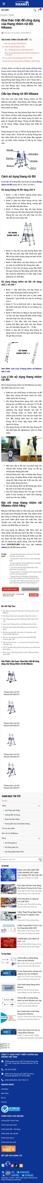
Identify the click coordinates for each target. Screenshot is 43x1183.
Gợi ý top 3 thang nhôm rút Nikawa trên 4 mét (19, 624)
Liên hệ (4, 1102)
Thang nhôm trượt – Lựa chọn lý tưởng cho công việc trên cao (21, 643)
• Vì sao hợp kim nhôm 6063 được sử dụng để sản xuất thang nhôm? (25, 564)
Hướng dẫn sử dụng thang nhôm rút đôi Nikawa (27, 959)
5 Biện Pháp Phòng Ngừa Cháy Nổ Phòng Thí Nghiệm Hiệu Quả (29, 915)
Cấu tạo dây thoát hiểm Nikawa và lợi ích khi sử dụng (20, 628)
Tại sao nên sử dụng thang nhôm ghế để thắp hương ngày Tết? (19, 638)
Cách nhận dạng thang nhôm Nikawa (28, 985)
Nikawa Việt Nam (12, 1161)
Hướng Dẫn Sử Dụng (12, 815)
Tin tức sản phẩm (8, 828)
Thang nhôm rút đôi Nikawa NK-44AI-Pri (11, 786)
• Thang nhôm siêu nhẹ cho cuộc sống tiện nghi (24, 559)
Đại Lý (3, 1098)
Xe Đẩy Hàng (24, 1172)
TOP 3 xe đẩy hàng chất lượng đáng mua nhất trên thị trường (21, 648)
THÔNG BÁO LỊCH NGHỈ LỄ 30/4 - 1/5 (28, 940)
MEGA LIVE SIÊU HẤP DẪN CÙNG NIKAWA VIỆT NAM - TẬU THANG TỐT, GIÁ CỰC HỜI (29, 872)
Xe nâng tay (28, 1175)
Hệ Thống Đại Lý (11, 843)
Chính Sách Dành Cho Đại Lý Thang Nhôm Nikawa (28, 1031)
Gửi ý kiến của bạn (10, 589)
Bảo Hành (5, 1093)
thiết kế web (32, 1178)
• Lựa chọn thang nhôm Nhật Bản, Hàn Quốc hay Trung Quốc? (23, 568)
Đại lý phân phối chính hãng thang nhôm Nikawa (28, 1012)
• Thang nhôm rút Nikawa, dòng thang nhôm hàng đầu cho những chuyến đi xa (24, 577)
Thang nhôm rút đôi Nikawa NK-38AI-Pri (11, 693)
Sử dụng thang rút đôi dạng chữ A (20, 50)
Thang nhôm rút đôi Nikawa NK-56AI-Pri (11, 755)
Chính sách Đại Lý (8, 1138)
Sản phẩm (5, 10)
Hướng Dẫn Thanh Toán (10, 1120)
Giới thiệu (4, 1089)
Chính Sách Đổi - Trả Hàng (11, 1129)
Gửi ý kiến (33, 595)
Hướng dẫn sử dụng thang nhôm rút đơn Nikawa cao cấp (29, 999)
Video (4, 806)
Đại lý (4, 838)
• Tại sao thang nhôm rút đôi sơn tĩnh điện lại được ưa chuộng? (24, 555)
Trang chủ (3, 15)
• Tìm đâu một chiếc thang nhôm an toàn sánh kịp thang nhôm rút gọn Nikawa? (24, 582)
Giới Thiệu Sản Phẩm (12, 810)
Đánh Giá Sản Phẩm (12, 819)
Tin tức (11, 15)
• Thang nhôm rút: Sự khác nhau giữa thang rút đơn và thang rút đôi (25, 573)
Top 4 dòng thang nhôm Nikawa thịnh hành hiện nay (20, 620)
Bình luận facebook (30, 589)
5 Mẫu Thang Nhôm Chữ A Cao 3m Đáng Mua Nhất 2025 (29, 926)
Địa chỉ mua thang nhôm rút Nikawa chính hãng (22, 61)
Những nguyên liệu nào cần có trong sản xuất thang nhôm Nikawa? (19, 633)
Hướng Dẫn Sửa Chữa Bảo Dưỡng (17, 824)
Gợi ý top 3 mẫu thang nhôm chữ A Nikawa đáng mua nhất (21, 653)
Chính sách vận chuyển (10, 1133)
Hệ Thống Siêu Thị (11, 847)
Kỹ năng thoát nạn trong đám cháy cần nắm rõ (20, 616)
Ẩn (31, 40)
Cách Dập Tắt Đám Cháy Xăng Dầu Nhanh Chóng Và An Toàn (29, 886)
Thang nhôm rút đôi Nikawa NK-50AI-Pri (11, 724)
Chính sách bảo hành (9, 1125)
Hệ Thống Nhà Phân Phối (14, 852)
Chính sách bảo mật (8, 1142)
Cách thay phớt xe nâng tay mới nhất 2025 (28, 900)
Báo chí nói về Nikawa (10, 833)
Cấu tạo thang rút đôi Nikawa (15, 43)
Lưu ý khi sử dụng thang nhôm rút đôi (18, 58)
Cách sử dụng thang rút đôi (15, 47)
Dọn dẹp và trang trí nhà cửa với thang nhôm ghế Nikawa (21, 612)
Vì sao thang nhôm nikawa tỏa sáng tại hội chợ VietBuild (29, 972)
